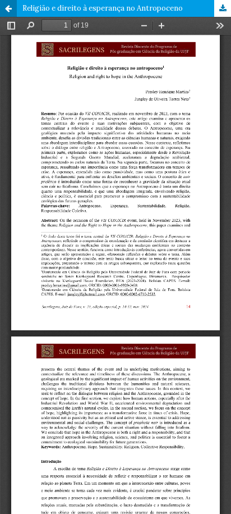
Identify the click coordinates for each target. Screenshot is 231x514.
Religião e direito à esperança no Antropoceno (102, 8)
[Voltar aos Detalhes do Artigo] (8, 8)
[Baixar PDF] (222, 8)
